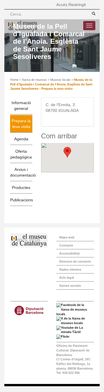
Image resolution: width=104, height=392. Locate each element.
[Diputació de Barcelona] (28, 310)
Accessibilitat (69, 253)
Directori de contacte (75, 261)
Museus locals (60, 79)
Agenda (21, 139)
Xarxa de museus (34, 79)
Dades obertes (70, 269)
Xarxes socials (70, 285)
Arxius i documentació (21, 172)
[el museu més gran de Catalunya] (29, 240)
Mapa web (67, 237)
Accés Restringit (71, 4)
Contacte (66, 245)
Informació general (21, 105)
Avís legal (66, 277)
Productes (21, 187)
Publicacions (21, 200)
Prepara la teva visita (21, 123)
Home (14, 79)
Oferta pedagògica (21, 154)
